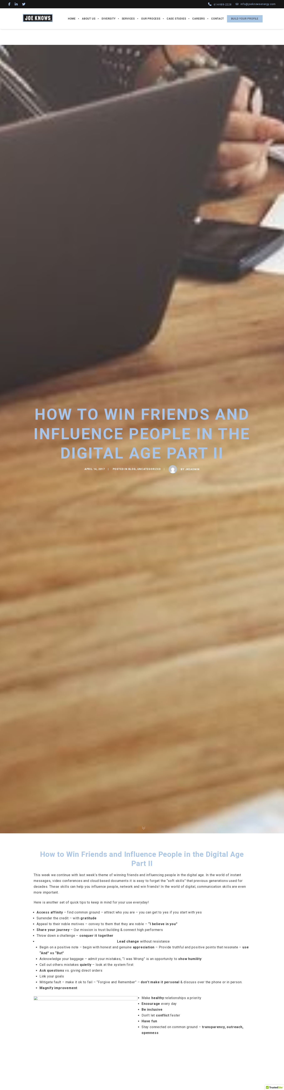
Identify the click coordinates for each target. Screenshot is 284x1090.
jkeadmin (192, 469)
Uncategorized (149, 469)
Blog (132, 469)
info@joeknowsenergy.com (258, 4)
